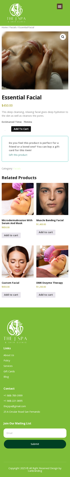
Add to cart (21, 128)
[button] (60, 6)
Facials (13, 27)
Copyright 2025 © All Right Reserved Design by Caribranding (34, 469)
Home (5, 27)
